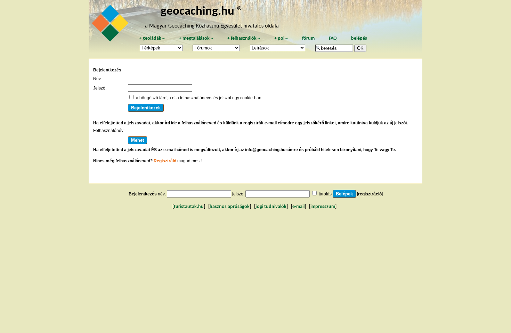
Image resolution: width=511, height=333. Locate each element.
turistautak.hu (189, 206)
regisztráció (370, 194)
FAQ (333, 38)
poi (281, 38)
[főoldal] (111, 25)
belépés (359, 38)
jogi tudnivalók (271, 206)
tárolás (325, 194)
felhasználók (244, 38)
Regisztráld (165, 160)
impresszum (322, 206)
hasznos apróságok (230, 206)
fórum (308, 38)
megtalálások (196, 38)
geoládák (152, 38)
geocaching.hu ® (202, 12)
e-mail (298, 206)
